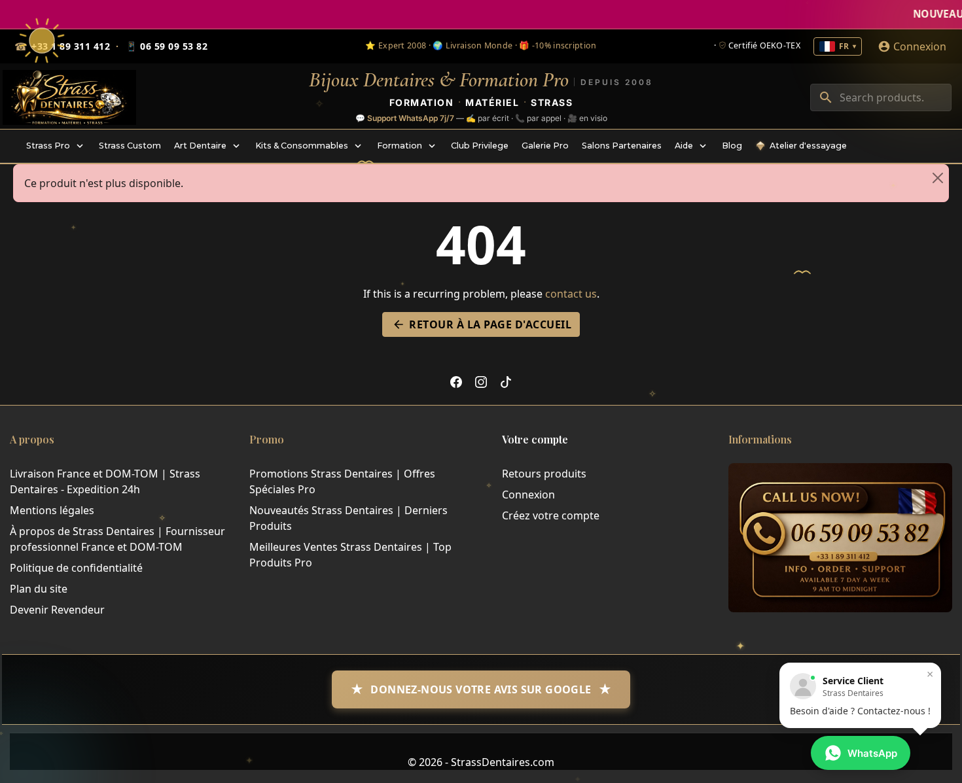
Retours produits (544, 473)
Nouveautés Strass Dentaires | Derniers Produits (348, 518)
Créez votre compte (550, 515)
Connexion (528, 494)
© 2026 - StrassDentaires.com (481, 762)
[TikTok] (506, 381)
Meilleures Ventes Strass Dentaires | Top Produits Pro (350, 555)
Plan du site (38, 589)
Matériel (492, 101)
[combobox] (881, 97)
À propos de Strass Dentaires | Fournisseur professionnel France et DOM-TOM (117, 539)
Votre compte (535, 439)
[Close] (937, 178)
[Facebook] (456, 381)
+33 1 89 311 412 (70, 46)
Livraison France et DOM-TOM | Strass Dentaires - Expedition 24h (105, 481)
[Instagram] (481, 381)
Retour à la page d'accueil (481, 324)
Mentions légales (52, 510)
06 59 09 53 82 (166, 46)
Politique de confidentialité (76, 568)
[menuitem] (56, 146)
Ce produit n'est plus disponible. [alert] (103, 183)
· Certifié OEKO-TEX (757, 45)
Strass (552, 101)
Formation (421, 101)
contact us (571, 294)
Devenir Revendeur (57, 609)
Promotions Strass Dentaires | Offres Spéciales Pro (342, 481)
